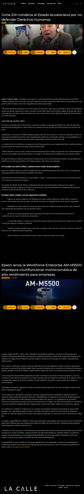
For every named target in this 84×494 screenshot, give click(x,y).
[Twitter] (80, 3)
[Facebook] (73, 3)
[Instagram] (76, 3)
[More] (74, 52)
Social (4, 23)
